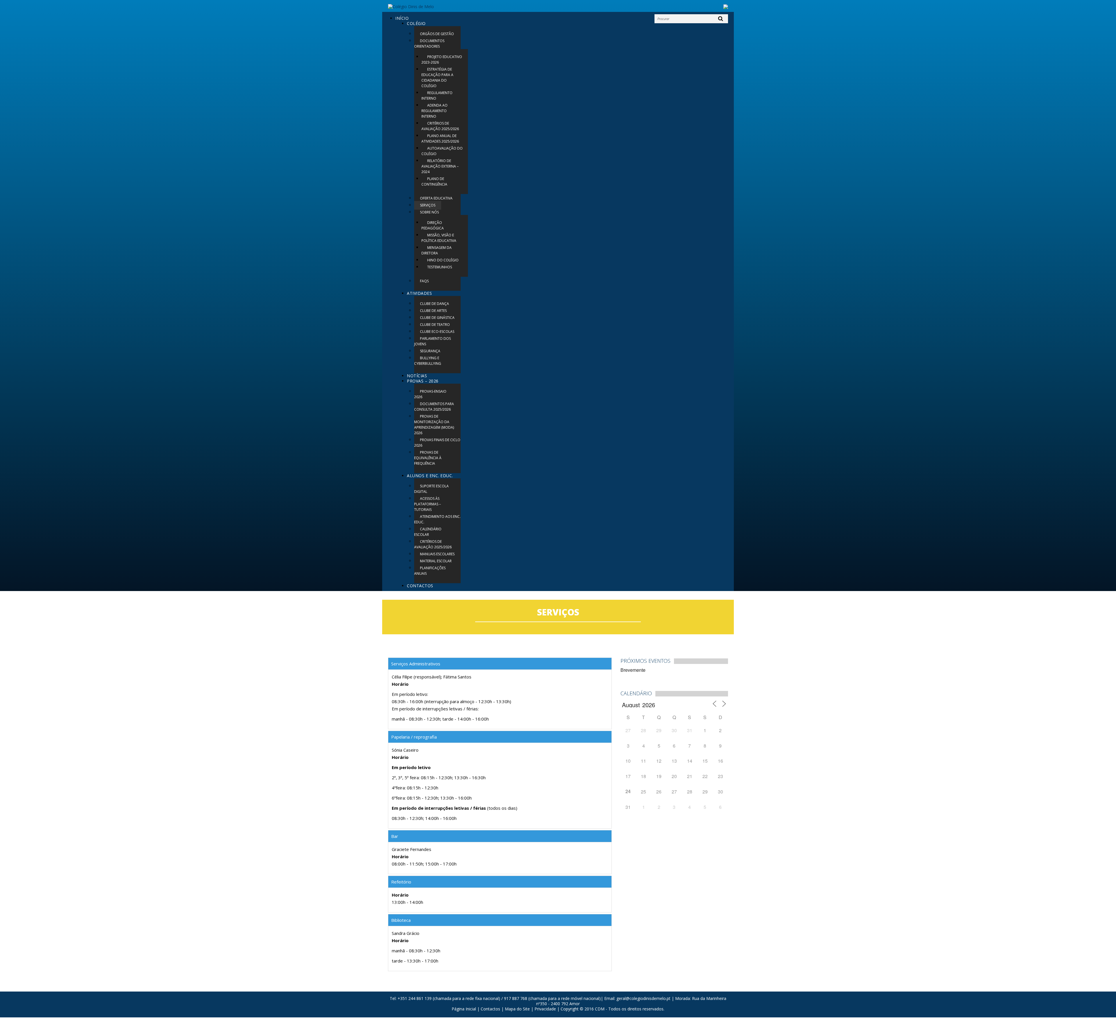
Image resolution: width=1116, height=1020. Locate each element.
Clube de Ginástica (437, 317)
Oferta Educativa (436, 198)
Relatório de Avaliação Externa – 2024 (440, 166)
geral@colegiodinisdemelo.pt (643, 998)
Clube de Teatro (435, 324)
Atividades (419, 293)
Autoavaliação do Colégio (442, 151)
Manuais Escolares (437, 554)
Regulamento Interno (437, 95)
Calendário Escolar (427, 532)
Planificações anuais (430, 570)
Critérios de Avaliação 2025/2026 (440, 126)
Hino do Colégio (443, 260)
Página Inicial (464, 1009)
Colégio (416, 23)
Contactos (420, 585)
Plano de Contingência (434, 181)
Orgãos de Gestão (437, 33)
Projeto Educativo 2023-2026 (441, 59)
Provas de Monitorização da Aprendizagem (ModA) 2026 (434, 424)
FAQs (424, 281)
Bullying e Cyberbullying (427, 360)
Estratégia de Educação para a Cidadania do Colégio (437, 77)
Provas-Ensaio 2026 (430, 394)
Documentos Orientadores (429, 43)
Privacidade (545, 1009)
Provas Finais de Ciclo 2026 (437, 442)
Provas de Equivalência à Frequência (427, 458)
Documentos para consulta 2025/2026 (434, 406)
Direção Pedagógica (432, 225)
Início (402, 18)
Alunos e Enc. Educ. (430, 475)
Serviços (427, 205)
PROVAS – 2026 (423, 381)
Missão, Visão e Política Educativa (438, 238)
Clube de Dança (434, 303)
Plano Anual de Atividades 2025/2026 (440, 138)
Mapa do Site (517, 1009)
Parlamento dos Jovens (432, 341)
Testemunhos (439, 267)
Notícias (417, 375)
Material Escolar (436, 561)
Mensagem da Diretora (436, 250)
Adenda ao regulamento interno (434, 111)
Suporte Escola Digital (431, 489)
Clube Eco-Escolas (437, 331)
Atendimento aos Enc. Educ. (437, 519)
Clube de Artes (433, 310)
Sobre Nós (429, 212)
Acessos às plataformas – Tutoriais (427, 504)
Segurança (430, 351)
